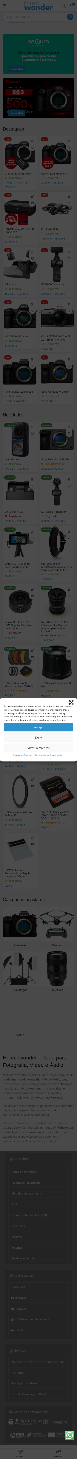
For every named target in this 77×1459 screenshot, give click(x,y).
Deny (38, 737)
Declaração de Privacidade (48, 754)
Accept (38, 727)
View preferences (38, 748)
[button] (71, 702)
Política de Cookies (23, 754)
